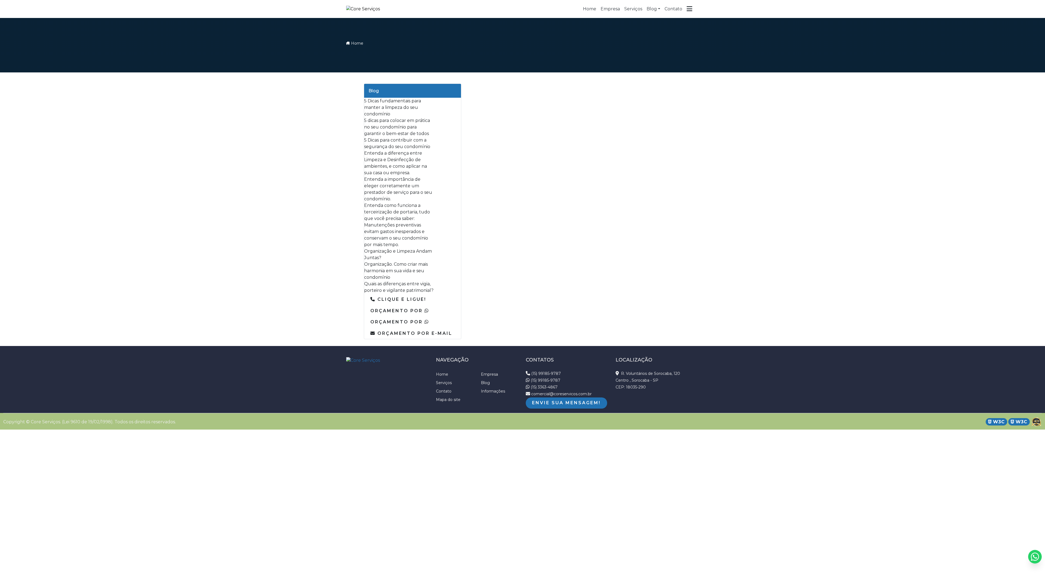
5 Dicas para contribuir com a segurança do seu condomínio (397, 143)
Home (357, 43)
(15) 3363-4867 (544, 387)
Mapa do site (448, 399)
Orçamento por (397, 310)
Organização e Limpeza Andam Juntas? (398, 254)
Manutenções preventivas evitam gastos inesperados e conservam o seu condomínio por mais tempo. (396, 234)
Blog (652, 8)
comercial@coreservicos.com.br (561, 393)
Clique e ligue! (401, 299)
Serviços (444, 382)
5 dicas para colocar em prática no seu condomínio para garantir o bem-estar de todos (397, 127)
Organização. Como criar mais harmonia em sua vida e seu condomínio (396, 271)
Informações (493, 391)
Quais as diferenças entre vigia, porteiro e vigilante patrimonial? (399, 287)
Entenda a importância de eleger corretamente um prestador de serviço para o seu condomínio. (398, 189)
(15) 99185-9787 (545, 373)
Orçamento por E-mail (414, 333)
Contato (443, 391)
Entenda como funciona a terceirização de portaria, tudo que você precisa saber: (397, 212)
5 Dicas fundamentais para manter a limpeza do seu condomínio (392, 107)
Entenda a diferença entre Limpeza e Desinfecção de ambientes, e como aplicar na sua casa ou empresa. (395, 163)
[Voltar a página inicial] (363, 9)
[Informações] (689, 9)
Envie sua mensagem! (566, 402)
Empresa (489, 374)
